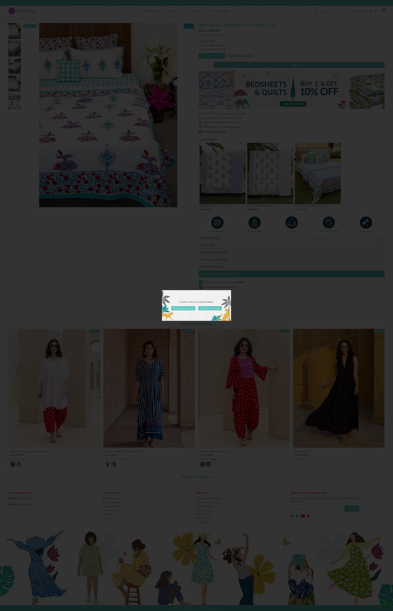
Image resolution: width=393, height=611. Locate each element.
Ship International (183, 308)
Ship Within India (210, 308)
